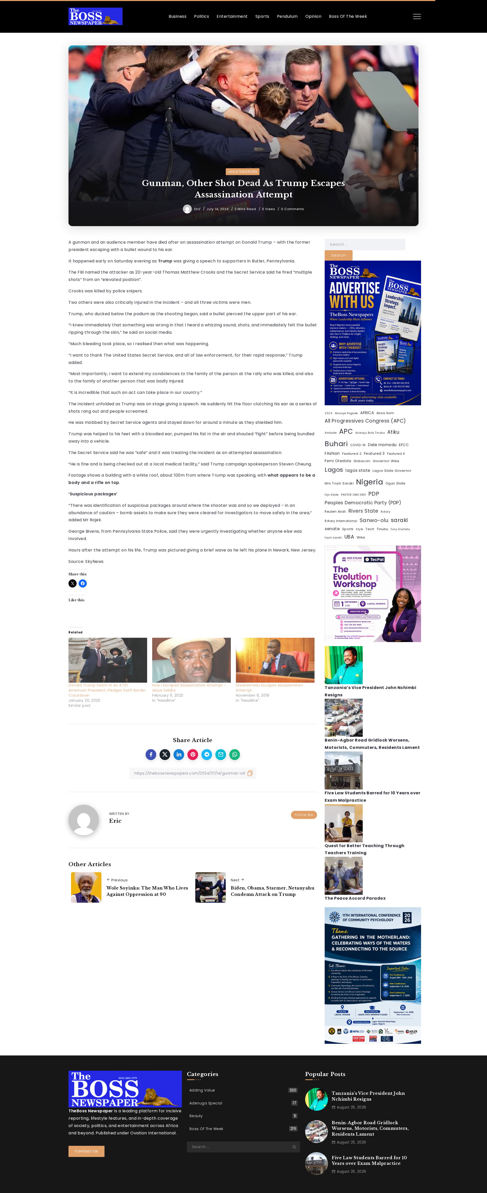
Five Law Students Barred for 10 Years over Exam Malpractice (369, 1160)
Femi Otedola (338, 460)
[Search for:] (365, 244)
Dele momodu (382, 444)
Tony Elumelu (400, 529)
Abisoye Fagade (346, 413)
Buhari (336, 444)
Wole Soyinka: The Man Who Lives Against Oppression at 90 (147, 891)
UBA (349, 536)
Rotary (385, 512)
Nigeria (369, 482)
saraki (399, 520)
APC (346, 431)
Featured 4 (396, 454)
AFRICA (367, 412)
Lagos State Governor (392, 470)
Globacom (362, 461)
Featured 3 (374, 453)
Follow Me (304, 815)
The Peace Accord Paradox (355, 898)
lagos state (357, 470)
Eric (198, 209)
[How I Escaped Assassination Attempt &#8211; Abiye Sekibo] (191, 660)
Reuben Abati (335, 512)
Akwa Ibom (385, 413)
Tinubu (382, 529)
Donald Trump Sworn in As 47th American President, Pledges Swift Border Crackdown (107, 690)
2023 (328, 413)
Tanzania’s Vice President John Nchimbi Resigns (368, 1096)
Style (359, 529)
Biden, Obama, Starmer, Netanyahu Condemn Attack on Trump (272, 891)
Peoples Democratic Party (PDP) (363, 502)
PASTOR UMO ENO (353, 495)
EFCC (404, 444)
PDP (373, 494)
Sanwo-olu (374, 520)
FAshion (332, 453)
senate (332, 529)
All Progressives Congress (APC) (365, 420)
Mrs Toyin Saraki (339, 483)
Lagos (334, 469)
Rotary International (341, 521)
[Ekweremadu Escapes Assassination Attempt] (275, 660)
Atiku (393, 432)
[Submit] (296, 1147)
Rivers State (363, 511)
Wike (361, 537)
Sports (348, 529)
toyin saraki (333, 538)
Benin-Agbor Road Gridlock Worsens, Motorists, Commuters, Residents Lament (370, 1128)
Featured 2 (351, 453)
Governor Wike (386, 461)
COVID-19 (358, 445)
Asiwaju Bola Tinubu (370, 433)
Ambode (331, 433)
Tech (370, 529)
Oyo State (332, 495)
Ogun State (396, 483)
